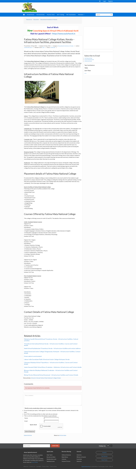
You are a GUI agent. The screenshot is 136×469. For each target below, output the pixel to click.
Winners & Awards (81, 457)
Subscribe (55, 445)
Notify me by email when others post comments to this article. (43, 408)
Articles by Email (88, 61)
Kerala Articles (41, 14)
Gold (43, 47)
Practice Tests (51, 14)
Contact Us (32, 466)
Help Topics (50, 455)
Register (110, 1)
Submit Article (28, 435)
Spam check (33, 424)
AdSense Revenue (66, 455)
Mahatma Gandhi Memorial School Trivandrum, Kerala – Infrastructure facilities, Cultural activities (51, 339)
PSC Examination (71, 14)
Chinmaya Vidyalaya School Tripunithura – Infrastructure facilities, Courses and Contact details (51, 363)
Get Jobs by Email (88, 58)
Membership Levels (51, 459)
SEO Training (60, 14)
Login (104, 1)
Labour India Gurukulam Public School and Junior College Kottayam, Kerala (46, 359)
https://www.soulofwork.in (63, 33)
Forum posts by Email (89, 59)
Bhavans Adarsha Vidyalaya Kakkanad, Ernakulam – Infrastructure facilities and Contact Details (51, 371)
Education (36, 19)
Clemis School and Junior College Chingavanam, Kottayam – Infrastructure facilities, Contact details (52, 352)
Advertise (79, 455)
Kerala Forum (30, 14)
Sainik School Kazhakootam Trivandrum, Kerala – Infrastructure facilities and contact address (52, 348)
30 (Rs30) (52, 47)
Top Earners (104, 456)
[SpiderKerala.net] (29, 7)
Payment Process (66, 461)
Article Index (62, 435)
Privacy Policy (45, 466)
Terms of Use (53, 466)
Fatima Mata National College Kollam (50, 378)
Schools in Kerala (35, 378)
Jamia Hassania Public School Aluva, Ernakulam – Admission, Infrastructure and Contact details (53, 367)
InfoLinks (64, 459)
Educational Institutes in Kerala (48, 19)
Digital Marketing (85, 466)
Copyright (38, 466)
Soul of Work (35, 462)
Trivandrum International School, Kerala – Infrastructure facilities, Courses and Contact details (50, 344)
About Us (26, 466)
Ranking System (51, 461)
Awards (104, 452)
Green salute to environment (33, 356)
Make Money (65, 457)
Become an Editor (51, 457)
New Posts (104, 460)
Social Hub (79, 459)
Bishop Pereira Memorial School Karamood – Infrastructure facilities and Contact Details (51, 375)
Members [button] (81, 14)
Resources (29, 19)
